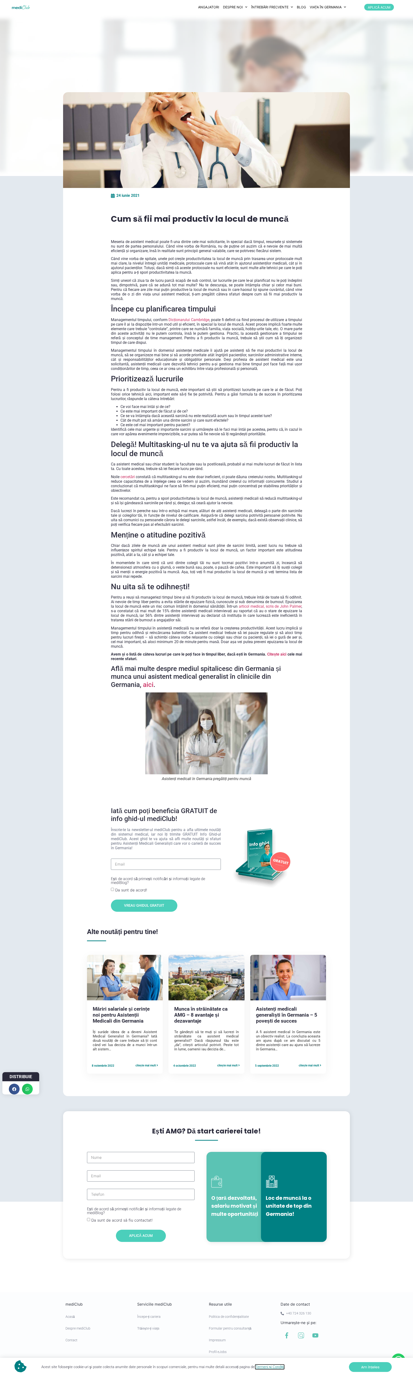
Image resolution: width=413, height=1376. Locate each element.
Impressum (217, 1340)
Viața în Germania (326, 7)
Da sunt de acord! (131, 889)
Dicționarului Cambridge (188, 319)
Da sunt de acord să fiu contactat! (121, 1220)
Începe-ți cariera (149, 1317)
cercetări (127, 477)
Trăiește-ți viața (148, 1328)
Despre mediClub (77, 1328)
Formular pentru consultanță (230, 1328)
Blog (301, 7)
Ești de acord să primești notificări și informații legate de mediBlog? (158, 881)
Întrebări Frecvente (269, 7)
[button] (14, 1089)
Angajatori (208, 7)
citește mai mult (146, 1065)
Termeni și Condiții (269, 1367)
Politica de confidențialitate (229, 1317)
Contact (71, 1340)
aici (148, 685)
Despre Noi (233, 7)
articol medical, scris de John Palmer (270, 606)
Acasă (70, 1317)
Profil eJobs (218, 1352)
